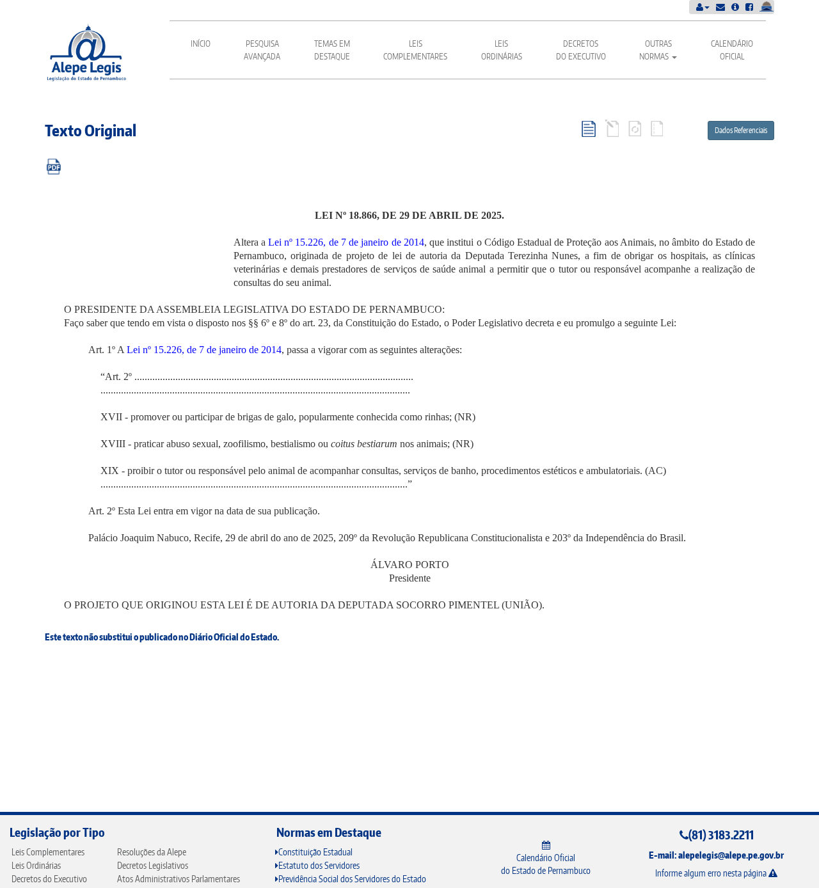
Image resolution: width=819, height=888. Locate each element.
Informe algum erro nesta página (711, 873)
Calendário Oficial (732, 49)
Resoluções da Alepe (151, 851)
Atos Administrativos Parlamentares (178, 878)
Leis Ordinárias (501, 49)
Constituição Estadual (315, 851)
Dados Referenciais (741, 130)
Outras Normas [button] (655, 49)
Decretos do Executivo (581, 49)
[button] (703, 6)
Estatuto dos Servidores (319, 865)
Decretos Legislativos (152, 865)
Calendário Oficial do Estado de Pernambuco (546, 864)
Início (201, 43)
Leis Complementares (415, 49)
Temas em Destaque (332, 49)
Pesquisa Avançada (262, 49)
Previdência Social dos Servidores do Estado (352, 878)
